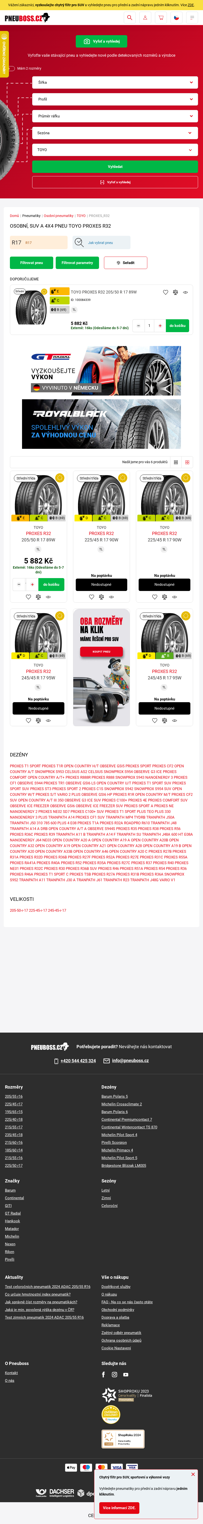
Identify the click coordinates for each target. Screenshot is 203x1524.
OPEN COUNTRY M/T (153, 794)
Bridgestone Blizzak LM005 (124, 1165)
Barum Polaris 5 (115, 1096)
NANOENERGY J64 (25, 840)
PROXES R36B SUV (81, 868)
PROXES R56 (170, 829)
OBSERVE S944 (30, 783)
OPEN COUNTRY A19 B (162, 846)
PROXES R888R (78, 777)
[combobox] (115, 82)
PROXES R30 (54, 868)
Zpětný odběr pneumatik (121, 1333)
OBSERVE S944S (101, 829)
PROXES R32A (111, 823)
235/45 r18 (14, 1135)
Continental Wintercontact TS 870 (129, 1127)
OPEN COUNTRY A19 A (111, 840)
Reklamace (111, 1325)
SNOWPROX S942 (118, 789)
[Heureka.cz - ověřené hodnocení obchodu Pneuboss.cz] (113, 1414)
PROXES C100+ (114, 800)
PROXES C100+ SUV (87, 811)
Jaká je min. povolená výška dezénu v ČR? (39, 1310)
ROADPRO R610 (137, 823)
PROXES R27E (127, 857)
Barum (10, 1190)
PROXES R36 (176, 868)
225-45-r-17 (38, 910)
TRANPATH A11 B (70, 834)
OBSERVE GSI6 (62, 806)
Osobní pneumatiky (59, 216)
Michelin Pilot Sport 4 (119, 1135)
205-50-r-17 (19, 910)
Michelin (12, 1236)
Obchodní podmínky (118, 1310)
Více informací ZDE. (119, 1508)
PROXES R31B (127, 874)
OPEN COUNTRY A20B (149, 840)
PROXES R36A (151, 874)
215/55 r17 (14, 1127)
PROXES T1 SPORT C (51, 874)
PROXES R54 (154, 868)
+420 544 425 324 (78, 1060)
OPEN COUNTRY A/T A (68, 829)
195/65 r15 (14, 1112)
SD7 (66, 811)
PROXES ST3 (40, 789)
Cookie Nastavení (116, 1348)
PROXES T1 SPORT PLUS (125, 811)
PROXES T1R (52, 766)
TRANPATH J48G (144, 880)
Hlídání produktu (185, 292)
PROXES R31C (151, 857)
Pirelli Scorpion (114, 1142)
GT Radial (13, 1213)
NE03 (46, 840)
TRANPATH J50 (23, 823)
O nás (9, 1380)
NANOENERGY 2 (23, 811)
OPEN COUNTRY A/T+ (46, 777)
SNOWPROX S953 (49, 772)
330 (168, 811)
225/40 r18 (14, 1119)
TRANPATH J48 (164, 823)
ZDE (191, 5)
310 (40, 823)
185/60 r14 (14, 1150)
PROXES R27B (160, 851)
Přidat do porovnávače (175, 292)
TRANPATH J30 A (61, 880)
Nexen (10, 1244)
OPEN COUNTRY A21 (88, 846)
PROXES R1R (123, 794)
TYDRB (139, 817)
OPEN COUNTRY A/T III (37, 800)
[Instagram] (114, 1374)
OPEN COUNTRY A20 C (128, 851)
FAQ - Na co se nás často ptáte (127, 1302)
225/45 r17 (14, 1104)
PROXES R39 (44, 834)
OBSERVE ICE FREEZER (29, 806)
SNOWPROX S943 (129, 777)
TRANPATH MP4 (119, 817)
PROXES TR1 (54, 783)
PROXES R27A (103, 874)
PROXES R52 (71, 863)
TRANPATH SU (129, 834)
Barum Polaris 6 (115, 1112)
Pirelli (9, 1259)
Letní (106, 1190)
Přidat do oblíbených (165, 292)
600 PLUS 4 (60, 823)
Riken (9, 1252)
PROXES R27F (79, 857)
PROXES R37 (141, 863)
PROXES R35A (94, 863)
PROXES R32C (31, 868)
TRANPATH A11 (32, 880)
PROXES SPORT (138, 766)
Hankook (12, 1221)
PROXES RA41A (23, 863)
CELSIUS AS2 (76, 772)
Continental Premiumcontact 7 (127, 1119)
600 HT (177, 834)
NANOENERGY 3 (159, 777)
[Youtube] (125, 1374)
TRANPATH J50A (160, 817)
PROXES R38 (148, 829)
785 (47, 823)
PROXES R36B (55, 857)
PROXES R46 (108, 868)
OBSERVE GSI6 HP (96, 794)
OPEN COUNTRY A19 (52, 846)
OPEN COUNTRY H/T (81, 766)
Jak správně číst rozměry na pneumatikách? (41, 1302)
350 (61, 800)
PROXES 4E (137, 800)
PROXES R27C (118, 863)
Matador (12, 1229)
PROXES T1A (88, 823)
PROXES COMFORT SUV (168, 800)
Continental (14, 1198)
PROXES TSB (80, 874)
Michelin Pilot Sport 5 (119, 1158)
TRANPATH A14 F (101, 834)
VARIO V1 (167, 880)
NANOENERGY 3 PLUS (28, 817)
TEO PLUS (155, 811)
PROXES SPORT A (138, 806)
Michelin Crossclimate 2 (122, 1104)
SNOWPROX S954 (118, 772)
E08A (188, 834)
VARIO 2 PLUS (68, 794)
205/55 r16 (14, 1096)
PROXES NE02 (50, 811)
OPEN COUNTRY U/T (114, 783)
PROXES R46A (21, 874)
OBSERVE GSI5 (112, 766)
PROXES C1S (92, 789)
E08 (73, 823)
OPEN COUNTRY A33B (53, 851)
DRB (44, 829)
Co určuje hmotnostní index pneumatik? (38, 1294)
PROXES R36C (21, 834)
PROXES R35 (126, 829)
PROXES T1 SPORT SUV (151, 783)
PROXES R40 (163, 863)
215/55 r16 (14, 1158)
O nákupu (109, 1294)
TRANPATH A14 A (25, 829)
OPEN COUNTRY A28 (124, 846)
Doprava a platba (115, 1317)
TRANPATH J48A (156, 834)
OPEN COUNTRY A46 (90, 851)
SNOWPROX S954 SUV (152, 789)
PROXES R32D (31, 857)
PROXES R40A (48, 863)
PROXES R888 (103, 777)
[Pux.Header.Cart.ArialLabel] (161, 18)
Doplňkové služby (116, 1286)
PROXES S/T (46, 794)
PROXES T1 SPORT (25, 766)
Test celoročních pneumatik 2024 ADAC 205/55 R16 (47, 1286)
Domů (14, 216)
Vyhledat (115, 166)
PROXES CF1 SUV (90, 817)
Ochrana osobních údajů (121, 1340)
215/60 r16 (14, 1142)
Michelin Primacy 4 (117, 1150)
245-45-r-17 (57, 910)
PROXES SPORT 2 (66, 789)
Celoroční (110, 1205)
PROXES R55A (175, 857)
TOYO (81, 216)
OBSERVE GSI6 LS (81, 783)
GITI (8, 1205)
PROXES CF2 (162, 766)
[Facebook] (103, 1374)
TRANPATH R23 (116, 880)
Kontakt (11, 1373)
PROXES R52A (103, 857)
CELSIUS (95, 772)
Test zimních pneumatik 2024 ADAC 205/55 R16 (44, 1317)
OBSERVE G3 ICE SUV (83, 800)
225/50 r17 (14, 1165)
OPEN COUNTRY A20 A (71, 840)
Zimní (106, 1198)
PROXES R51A (131, 868)
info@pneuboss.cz (130, 1060)
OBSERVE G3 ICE (148, 772)
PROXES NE (164, 806)
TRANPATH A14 (61, 817)
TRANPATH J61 (89, 880)
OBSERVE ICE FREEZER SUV (99, 806)
